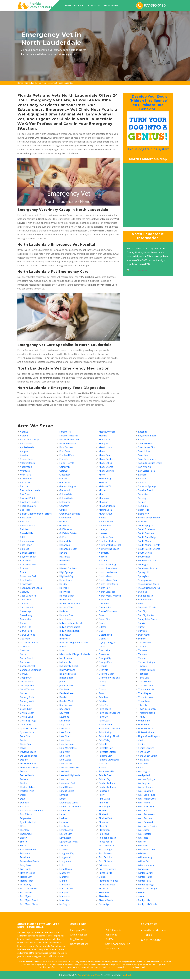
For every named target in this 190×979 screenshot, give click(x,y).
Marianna (64, 896)
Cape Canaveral (28, 595)
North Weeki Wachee (110, 595)
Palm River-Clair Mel (109, 728)
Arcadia (24, 455)
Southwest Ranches (148, 568)
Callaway (24, 591)
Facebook (126, 975)
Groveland (64, 525)
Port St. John (105, 857)
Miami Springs (106, 470)
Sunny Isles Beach (147, 619)
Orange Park (105, 662)
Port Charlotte (106, 845)
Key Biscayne (66, 705)
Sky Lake (142, 521)
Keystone (64, 716)
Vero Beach (144, 751)
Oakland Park (106, 607)
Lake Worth (65, 763)
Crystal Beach (27, 712)
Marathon (64, 884)
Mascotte (64, 900)
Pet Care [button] (79, 5)
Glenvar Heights (67, 486)
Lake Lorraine (66, 744)
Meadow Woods (107, 431)
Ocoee (102, 623)
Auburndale (26, 466)
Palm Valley (105, 740)
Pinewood (104, 822)
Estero (23, 841)
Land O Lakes (66, 787)
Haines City (65, 541)
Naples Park (105, 525)
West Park (143, 810)
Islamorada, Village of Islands (74, 654)
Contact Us (94, 5)
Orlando (103, 665)
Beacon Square (28, 505)
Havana (63, 552)
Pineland (103, 814)
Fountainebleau (67, 443)
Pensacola (104, 790)
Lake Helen (65, 740)
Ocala (101, 615)
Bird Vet (109, 939)
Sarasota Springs (147, 486)
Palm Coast (104, 720)
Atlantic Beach (27, 462)
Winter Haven (145, 876)
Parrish (102, 767)
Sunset (141, 626)
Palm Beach (105, 708)
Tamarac (142, 650)
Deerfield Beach (28, 763)
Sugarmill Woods (147, 607)
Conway (24, 673)
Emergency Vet (78, 930)
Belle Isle (24, 521)
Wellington (144, 783)
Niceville (103, 556)
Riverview (104, 896)
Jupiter (62, 681)
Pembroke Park (107, 783)
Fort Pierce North (68, 435)
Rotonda (142, 431)
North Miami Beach (109, 580)
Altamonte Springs (30, 439)
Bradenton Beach (29, 564)
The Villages (144, 693)
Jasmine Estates (67, 673)
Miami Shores (106, 466)
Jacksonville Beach (68, 665)
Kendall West (66, 701)
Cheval (23, 623)
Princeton (104, 865)
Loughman (65, 861)
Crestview (25, 705)
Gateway (63, 470)
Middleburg (105, 478)
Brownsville (26, 584)
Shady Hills (143, 509)
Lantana (63, 794)
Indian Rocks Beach (69, 630)
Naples (102, 517)
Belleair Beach (27, 525)
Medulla (103, 435)
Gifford (63, 478)
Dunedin (24, 802)
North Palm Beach (108, 584)
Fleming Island (27, 872)
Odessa (102, 626)
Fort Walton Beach (69, 439)
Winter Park (144, 880)
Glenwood (64, 490)
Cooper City (26, 677)
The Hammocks (146, 689)
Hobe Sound (65, 580)
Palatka (103, 701)
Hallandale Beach (68, 548)
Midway (103, 482)
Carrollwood (26, 607)
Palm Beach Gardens (109, 712)
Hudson (63, 611)
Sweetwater (144, 634)
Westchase (143, 829)
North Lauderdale (33, 83)
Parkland (103, 763)
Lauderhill (64, 810)
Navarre (103, 533)
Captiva (24, 603)
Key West (64, 712)
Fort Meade (26, 892)
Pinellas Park (105, 818)
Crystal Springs (28, 720)
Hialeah (63, 564)
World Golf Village (147, 888)
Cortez (23, 693)
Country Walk (27, 701)
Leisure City (65, 833)
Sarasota (142, 482)
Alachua (24, 431)
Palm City (103, 716)
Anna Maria (26, 443)
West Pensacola (146, 814)
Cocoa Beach (26, 658)
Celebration (26, 619)
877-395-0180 (155, 5)
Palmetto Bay (106, 747)
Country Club (27, 697)
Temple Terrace (146, 669)
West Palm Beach (147, 806)
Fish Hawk (25, 869)
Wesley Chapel (145, 787)
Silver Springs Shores (149, 517)
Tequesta (143, 673)
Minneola (104, 498)
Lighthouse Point (68, 841)
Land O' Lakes (66, 790)
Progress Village (107, 869)
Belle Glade (26, 517)
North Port (104, 587)
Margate (63, 892)
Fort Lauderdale (28, 888)
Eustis (23, 845)
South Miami (144, 541)
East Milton (26, 814)
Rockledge (104, 904)
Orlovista (103, 669)
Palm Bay (103, 705)
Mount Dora (105, 509)
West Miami (144, 802)
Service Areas (111, 5)
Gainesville (65, 466)
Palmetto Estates (107, 751)
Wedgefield (144, 775)
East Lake (25, 806)
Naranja (103, 529)
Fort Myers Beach (29, 900)
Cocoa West (26, 662)
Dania (23, 740)
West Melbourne (147, 798)
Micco (102, 474)
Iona (61, 650)
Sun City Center (146, 615)
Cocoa (23, 654)
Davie (23, 747)
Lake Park (64, 755)
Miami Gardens (106, 459)
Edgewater (25, 818)
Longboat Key (66, 853)
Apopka (24, 451)
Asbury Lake (26, 459)
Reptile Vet (111, 934)
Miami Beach (105, 455)
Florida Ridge (27, 880)
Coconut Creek (27, 665)
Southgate (143, 564)
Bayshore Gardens (29, 502)
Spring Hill (143, 572)
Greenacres (65, 517)
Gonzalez (64, 505)
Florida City (26, 876)
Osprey (102, 681)
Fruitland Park (66, 455)
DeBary (24, 759)
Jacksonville (65, 662)
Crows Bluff (26, 708)
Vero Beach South (147, 755)
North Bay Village (108, 564)
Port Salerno (105, 853)
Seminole (143, 505)
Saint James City (146, 447)
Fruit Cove (64, 451)
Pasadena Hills (106, 771)
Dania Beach (26, 744)
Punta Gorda (105, 872)
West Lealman (145, 790)
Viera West (143, 763)
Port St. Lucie (105, 861)
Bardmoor (25, 482)
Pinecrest (103, 810)
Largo (62, 798)
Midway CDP (105, 486)
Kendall (63, 697)
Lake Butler (65, 732)
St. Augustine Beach (148, 584)
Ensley (23, 837)
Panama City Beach (109, 759)
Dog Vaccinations (79, 943)
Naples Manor (106, 521)
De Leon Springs (28, 755)
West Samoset (145, 822)
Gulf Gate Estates (68, 533)
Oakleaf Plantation (108, 611)
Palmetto (103, 744)
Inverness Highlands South (73, 642)
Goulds (63, 509)
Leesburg (64, 826)
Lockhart (64, 849)
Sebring (142, 498)
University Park (146, 732)
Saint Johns (144, 451)
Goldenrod (64, 502)
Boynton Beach (28, 556)
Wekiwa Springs (146, 779)
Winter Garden (145, 872)
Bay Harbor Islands (30, 490)
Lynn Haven (65, 869)
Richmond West (107, 884)
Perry (101, 794)
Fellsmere (25, 853)
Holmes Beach (66, 595)
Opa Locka (104, 650)
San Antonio (144, 466)
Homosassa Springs (69, 603)
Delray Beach (27, 775)
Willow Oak (144, 861)
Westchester (144, 833)
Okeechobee (105, 634)
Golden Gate (65, 494)
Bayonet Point (27, 498)
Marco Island (66, 888)
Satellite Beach (145, 490)
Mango (63, 880)
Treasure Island (146, 712)
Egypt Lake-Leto (28, 822)
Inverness (64, 638)
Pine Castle (104, 798)
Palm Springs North (109, 736)
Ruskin (141, 439)
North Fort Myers (108, 568)
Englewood (26, 833)
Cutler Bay (25, 724)
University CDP (146, 728)
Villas (141, 767)
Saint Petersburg (147, 459)
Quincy (102, 876)
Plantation (104, 829)
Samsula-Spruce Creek (150, 462)
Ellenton (24, 829)
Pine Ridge (104, 806)
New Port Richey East (110, 544)
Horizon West (66, 607)
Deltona (24, 779)
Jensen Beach (66, 677)
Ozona (102, 689)
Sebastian (143, 494)
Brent (23, 572)
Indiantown (65, 634)
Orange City (105, 658)
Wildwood (143, 853)
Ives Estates (65, 658)
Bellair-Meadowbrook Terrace (36, 513)
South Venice (145, 552)
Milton (102, 490)
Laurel (62, 814)
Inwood (63, 646)
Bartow (24, 486)
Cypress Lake (27, 732)
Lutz (61, 865)
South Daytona (146, 533)
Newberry (104, 552)
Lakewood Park (67, 783)
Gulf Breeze (65, 529)
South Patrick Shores (149, 548)
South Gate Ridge (147, 537)
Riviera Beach (106, 900)
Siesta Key (143, 513)
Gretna (63, 521)
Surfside (142, 630)
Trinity (141, 716)
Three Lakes (144, 701)
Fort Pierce (65, 431)
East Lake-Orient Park (31, 810)
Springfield (143, 576)
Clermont (25, 646)
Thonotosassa (145, 697)
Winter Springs (146, 884)
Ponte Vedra (105, 841)
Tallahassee (144, 642)
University (143, 724)
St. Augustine (145, 580)
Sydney (141, 638)
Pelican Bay (105, 779)
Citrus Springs (27, 634)
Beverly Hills (26, 533)
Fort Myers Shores (29, 904)
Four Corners (66, 447)
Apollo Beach (27, 447)
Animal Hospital (78, 934)
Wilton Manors (146, 865)
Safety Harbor (145, 443)
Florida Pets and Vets (89, 975)
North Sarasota (107, 591)
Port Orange (105, 849)
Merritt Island (106, 447)
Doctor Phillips (27, 787)
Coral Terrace (27, 689)
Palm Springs (106, 732)
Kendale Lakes (66, 693)
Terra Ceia (143, 677)
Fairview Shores (28, 849)
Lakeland (64, 771)
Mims (101, 494)
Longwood (65, 857)
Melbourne (104, 439)
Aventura (25, 470)
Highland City (66, 576)
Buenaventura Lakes (31, 587)
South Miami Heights (149, 544)
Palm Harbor (105, 724)
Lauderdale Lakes (68, 802)
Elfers (23, 826)
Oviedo (102, 685)
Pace (101, 693)
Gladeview (64, 482)
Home (68, 5)
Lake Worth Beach (69, 767)
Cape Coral (25, 599)
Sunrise (142, 623)
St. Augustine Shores (149, 587)
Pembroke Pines (107, 787)
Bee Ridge (25, 509)
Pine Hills (103, 802)
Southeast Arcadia (147, 560)
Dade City (25, 736)
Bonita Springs (28, 552)
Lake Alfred (65, 728)
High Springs (66, 572)
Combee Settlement (30, 669)
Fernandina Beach (29, 861)
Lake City (64, 736)
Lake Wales (65, 759)
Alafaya (24, 435)
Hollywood (64, 591)
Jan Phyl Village (67, 669)
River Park (104, 892)
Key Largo (64, 708)
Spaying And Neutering (117, 943)
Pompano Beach (107, 837)
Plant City (104, 826)
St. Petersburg (145, 599)
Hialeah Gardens (68, 568)
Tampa (141, 658)
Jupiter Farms (66, 685)
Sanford (142, 474)
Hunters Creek (67, 615)
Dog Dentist (76, 939)
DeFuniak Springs (29, 767)
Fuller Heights (66, 462)
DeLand (24, 771)
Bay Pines (25, 494)
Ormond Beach (106, 673)
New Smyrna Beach (109, 548)
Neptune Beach (107, 537)
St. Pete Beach (145, 595)
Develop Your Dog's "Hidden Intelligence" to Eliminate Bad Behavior (147, 103)
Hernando (64, 560)
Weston (142, 841)
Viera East (143, 759)
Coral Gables (26, 681)
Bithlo (23, 537)
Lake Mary (64, 751)
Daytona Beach (28, 751)
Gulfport (63, 537)
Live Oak (63, 845)
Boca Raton (26, 544)
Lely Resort (65, 837)
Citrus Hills (25, 626)
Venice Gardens (146, 747)
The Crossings (145, 685)
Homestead (65, 599)
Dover (23, 798)
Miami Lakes (105, 462)
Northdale (104, 599)
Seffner (142, 502)
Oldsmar (103, 638)
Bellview (24, 529)
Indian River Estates (69, 626)
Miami (102, 451)
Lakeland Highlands (69, 775)
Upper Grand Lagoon (149, 736)
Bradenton (25, 560)
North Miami (105, 576)
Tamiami (142, 654)
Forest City (25, 884)
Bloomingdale (27, 541)
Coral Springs (27, 685)
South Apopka (145, 525)
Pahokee (103, 697)
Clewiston (25, 650)
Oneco (102, 646)
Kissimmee (65, 720)
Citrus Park (26, 630)
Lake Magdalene (68, 747)
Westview (143, 845)
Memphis (103, 443)
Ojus (101, 630)
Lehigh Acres (66, 829)
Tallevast (143, 646)
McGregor (64, 904)
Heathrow (64, 556)
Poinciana (104, 833)
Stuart (141, 603)
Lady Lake (64, 724)
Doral (23, 794)
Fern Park (25, 857)
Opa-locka (104, 654)
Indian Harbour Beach (70, 623)
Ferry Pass (25, 865)
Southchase (144, 556)
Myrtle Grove (105, 513)
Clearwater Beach (29, 642)
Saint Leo (143, 455)
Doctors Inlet (27, 790)
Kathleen (64, 689)
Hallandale (64, 544)
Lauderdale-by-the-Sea (71, 806)
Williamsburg (145, 857)
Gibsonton (64, 474)
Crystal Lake (26, 716)
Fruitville (63, 459)
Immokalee (65, 619)
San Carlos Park (146, 470)
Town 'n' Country (147, 708)
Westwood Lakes (147, 849)
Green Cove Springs (69, 513)
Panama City (105, 755)
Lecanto (63, 822)
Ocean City (104, 619)
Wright (141, 892)
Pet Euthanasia (113, 930)
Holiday (63, 584)
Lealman (63, 818)
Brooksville (26, 580)
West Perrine (145, 818)
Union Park (144, 720)
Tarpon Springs (146, 662)
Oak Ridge (104, 603)
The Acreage (144, 681)
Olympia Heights (107, 642)
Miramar (103, 502)
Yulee (141, 896)
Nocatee (103, 560)
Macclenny (64, 872)
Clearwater (25, 638)
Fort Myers (25, 896)
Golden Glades (66, 498)
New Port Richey (107, 541)
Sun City (142, 611)
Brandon (24, 568)
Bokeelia (24, 548)
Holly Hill (64, 587)
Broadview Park (28, 576)
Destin (23, 783)
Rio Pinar (103, 888)
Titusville (143, 705)
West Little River (146, 794)
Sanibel (142, 478)
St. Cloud (142, 591)
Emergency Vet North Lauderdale (58, 83)
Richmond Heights (108, 880)
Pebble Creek (106, 775)
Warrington (144, 771)
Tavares (142, 665)
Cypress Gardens (29, 728)
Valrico (141, 740)
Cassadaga (25, 611)
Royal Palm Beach (147, 435)
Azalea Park (26, 478)
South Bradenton (147, 529)
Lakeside (64, 779)
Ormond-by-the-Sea (109, 677)
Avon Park (25, 474)
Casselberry (26, 615)
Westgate (143, 837)
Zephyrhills (144, 900)
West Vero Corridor (148, 826)
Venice (141, 744)
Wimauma (143, 869)
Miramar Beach (107, 505)
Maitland (64, 876)
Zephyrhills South (147, 904)
